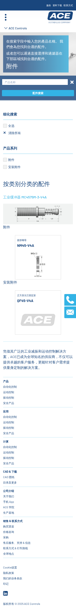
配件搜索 (38, 93)
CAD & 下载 (10, 471)
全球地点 (8, 553)
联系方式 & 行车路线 (15, 548)
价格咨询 (8, 531)
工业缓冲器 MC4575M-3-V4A (25, 197)
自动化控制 (10, 386)
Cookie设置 (10, 567)
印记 (6, 583)
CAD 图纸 (8, 477)
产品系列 (10, 148)
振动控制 (8, 397)
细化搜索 (10, 114)
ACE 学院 (8, 507)
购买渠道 (8, 526)
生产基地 (8, 512)
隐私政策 (8, 572)
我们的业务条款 (12, 578)
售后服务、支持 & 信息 (17, 542)
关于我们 (8, 496)
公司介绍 (8, 490)
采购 (6, 537)
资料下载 (57, 5)
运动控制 (8, 392)
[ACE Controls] (60, 17)
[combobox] (35, 82)
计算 (6, 441)
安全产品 (8, 403)
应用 (6, 411)
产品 (6, 381)
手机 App (8, 501)
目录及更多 (10, 482)
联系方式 (68, 5)
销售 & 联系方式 (13, 521)
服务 (48, 5)
